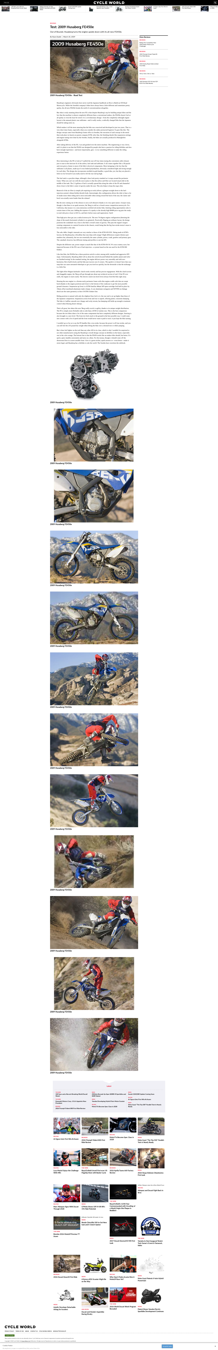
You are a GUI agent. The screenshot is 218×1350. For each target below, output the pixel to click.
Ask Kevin (85, 1309)
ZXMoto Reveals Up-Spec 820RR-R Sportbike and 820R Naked (109, 1095)
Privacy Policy (9, 1331)
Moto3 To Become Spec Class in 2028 (104, 1106)
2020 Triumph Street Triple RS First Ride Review (148, 55)
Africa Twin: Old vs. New (146, 73)
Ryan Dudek (56, 37)
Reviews (53, 23)
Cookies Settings (10, 1335)
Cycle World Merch (45, 1331)
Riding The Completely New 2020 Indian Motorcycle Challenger (147, 44)
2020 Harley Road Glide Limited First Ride (148, 64)
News (93, 1099)
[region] (109, 1346)
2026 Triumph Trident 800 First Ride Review (70, 1108)
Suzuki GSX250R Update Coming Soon (141, 1094)
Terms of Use (19, 1331)
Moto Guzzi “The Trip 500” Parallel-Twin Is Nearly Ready (144, 1105)
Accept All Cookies (167, 1346)
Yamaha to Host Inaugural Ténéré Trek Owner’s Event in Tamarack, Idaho (150, 1243)
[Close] (215, 1346)
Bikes (93, 1092)
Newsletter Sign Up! (59, 1331)
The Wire (58, 1092)
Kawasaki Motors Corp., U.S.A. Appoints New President (71, 1102)
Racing (94, 1104)
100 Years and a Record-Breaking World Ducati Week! (71, 1095)
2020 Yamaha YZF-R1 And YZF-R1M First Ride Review (148, 82)
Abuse (27, 1331)
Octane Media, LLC (25, 1341)
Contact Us (34, 1331)
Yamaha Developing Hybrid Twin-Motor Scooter (108, 1101)
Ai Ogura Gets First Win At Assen (139, 1099)
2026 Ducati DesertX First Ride (65, 1277)
